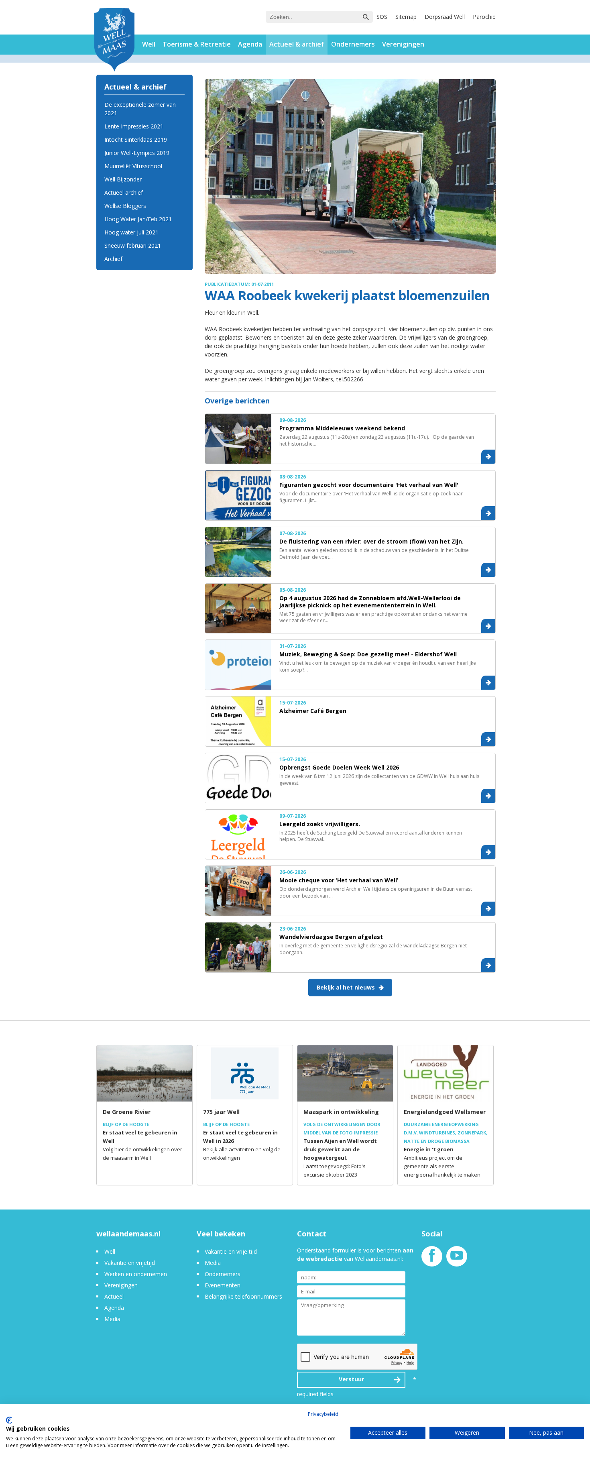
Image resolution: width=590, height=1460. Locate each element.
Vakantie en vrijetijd (129, 1263)
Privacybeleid (323, 1414)
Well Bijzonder (123, 179)
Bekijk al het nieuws (346, 987)
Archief (113, 259)
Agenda (250, 44)
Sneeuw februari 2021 (132, 245)
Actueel (114, 1296)
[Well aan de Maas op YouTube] (456, 1259)
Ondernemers (353, 44)
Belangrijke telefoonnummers (243, 1296)
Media (112, 1319)
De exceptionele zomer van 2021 (140, 109)
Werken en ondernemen (135, 1274)
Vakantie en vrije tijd (231, 1251)
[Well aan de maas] (114, 40)
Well (148, 44)
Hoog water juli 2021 (131, 232)
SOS (381, 16)
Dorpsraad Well (445, 16)
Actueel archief (123, 192)
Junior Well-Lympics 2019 (136, 153)
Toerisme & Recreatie (197, 44)
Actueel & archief (296, 44)
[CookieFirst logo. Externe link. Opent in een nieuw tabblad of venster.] (9, 1420)
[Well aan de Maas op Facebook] (431, 1259)
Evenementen (222, 1285)
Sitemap (406, 16)
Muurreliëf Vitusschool (133, 166)
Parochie (484, 16)
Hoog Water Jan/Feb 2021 (138, 219)
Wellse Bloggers (125, 206)
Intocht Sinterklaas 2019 (135, 139)
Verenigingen (403, 44)
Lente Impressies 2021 (133, 126)
